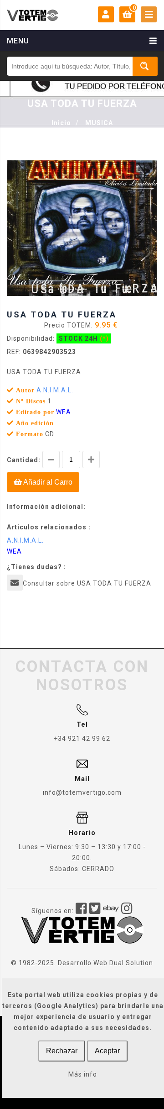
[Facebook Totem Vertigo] (81, 910)
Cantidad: (24, 460)
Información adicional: (46, 506)
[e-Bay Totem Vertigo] (111, 910)
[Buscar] (145, 66)
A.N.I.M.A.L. (54, 390)
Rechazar (61, 1051)
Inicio (61, 123)
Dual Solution (131, 962)
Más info (82, 1074)
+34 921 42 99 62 (82, 738)
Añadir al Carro (47, 482)
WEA (63, 412)
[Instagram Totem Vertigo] (127, 910)
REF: (14, 351)
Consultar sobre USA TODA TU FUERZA (87, 583)
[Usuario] (106, 14)
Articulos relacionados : (49, 527)
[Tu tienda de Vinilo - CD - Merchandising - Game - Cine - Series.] (32, 15)
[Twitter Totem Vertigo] (95, 910)
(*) (104, 338)
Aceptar (107, 1051)
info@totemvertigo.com (82, 792)
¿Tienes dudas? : (36, 566)
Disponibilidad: (31, 338)
